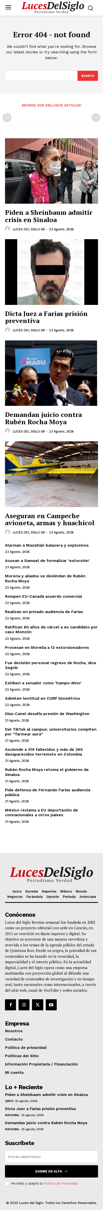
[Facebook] (10, 1004)
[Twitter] (37, 1004)
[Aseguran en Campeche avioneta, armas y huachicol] (51, 474)
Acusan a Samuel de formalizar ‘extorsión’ (47, 560)
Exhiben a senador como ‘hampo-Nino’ (44, 683)
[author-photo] (8, 229)
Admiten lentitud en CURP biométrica (42, 698)
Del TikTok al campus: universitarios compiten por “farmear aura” (50, 731)
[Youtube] (51, 1004)
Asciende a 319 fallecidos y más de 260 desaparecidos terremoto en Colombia (44, 752)
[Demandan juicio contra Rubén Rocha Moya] (51, 373)
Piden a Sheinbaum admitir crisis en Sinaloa (48, 216)
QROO (9, 1101)
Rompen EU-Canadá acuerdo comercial (43, 596)
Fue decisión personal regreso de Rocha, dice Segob (50, 665)
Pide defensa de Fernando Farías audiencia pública (47, 792)
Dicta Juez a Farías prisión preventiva (46, 317)
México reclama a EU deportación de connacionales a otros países (41, 812)
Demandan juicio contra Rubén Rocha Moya (43, 418)
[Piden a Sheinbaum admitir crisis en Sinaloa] (51, 171)
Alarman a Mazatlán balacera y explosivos (47, 545)
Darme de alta (48, 1171)
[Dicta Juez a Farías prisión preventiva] (51, 272)
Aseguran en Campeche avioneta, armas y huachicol (49, 519)
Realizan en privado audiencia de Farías (44, 611)
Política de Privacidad (61, 1183)
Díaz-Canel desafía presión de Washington (47, 713)
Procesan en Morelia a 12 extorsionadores (47, 647)
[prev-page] (7, 117)
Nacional (12, 1115)
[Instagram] (24, 1004)
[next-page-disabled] (96, 117)
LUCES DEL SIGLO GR (28, 229)
